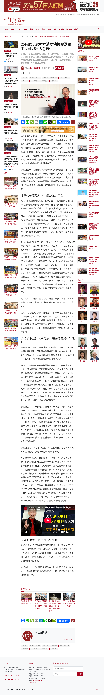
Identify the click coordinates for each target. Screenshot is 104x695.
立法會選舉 (53, 78)
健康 (37, 29)
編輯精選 (10, 59)
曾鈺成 (32, 78)
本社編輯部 (35, 68)
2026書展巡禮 (9, 101)
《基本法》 (25, 81)
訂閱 (80, 674)
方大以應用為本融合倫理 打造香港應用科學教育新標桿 (11, 81)
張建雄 (91, 217)
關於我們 (77, 29)
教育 (13, 29)
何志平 (91, 94)
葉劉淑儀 (45, 78)
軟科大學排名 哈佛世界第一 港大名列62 (11, 133)
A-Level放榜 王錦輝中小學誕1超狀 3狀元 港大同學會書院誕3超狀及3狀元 (94, 160)
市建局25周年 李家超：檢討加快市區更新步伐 (94, 192)
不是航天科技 (93, 246)
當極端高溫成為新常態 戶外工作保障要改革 (69, 603)
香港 (31, 36)
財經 (25, 29)
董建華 (38, 78)
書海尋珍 (7, 50)
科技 (49, 29)
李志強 (91, 248)
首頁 (22, 36)
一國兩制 (24, 78)
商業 (43, 29)
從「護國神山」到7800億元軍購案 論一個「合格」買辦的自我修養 (55, 606)
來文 (90, 207)
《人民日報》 (35, 81)
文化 (19, 29)
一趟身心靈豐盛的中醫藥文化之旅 (94, 80)
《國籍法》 (44, 81)
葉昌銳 (91, 71)
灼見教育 (7, 127)
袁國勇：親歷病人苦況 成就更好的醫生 (11, 107)
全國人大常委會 (64, 78)
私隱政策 (97, 689)
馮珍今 (91, 60)
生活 (31, 29)
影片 (55, 29)
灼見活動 (69, 29)
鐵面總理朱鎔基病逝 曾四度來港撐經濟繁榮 (94, 226)
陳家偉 (91, 84)
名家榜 (61, 29)
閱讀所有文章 (67, 639)
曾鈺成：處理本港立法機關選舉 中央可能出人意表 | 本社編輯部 (52, 36)
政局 (7, 29)
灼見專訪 (59, 68)
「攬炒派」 (54, 81)
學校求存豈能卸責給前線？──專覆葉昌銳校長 (94, 203)
